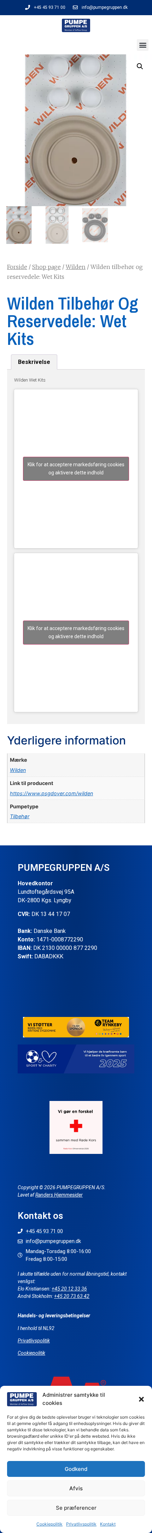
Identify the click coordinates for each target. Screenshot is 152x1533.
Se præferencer (76, 1507)
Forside (17, 266)
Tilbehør (19, 816)
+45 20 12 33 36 (69, 1289)
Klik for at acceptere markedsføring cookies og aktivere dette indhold (76, 468)
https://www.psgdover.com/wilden (51, 793)
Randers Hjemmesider (59, 1195)
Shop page (46, 266)
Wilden (76, 266)
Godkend (76, 1469)
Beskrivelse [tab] (34, 362)
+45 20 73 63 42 (71, 1296)
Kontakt (108, 1524)
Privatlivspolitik (81, 1524)
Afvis (76, 1488)
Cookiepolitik (49, 1524)
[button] (141, 1399)
